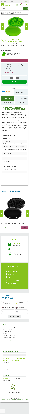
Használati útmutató (7, 94)
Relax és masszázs (16, 12)
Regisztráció (10, 1)
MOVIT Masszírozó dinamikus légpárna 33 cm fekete (12, 224)
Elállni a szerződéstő (7, 329)
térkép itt (4, 371)
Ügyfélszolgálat (23, 87)
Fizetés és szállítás (13, 87)
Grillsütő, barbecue (22, 393)
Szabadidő (7, 12)
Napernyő (6, 395)
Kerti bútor (11, 395)
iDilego (2, 12)
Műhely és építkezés (7, 393)
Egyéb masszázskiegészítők (8, 13)
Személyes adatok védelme (9, 337)
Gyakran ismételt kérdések (9, 327)
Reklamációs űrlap (7, 331)
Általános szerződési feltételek (10, 335)
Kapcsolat (5, 347)
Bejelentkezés (3, 1)
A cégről (5, 343)
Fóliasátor (14, 393)
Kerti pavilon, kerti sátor (19, 395)
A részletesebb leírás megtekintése (9, 47)
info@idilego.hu (6, 380)
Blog (4, 345)
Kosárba (14, 82)
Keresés (26, 8)
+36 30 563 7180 (6, 378)
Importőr (4, 87)
